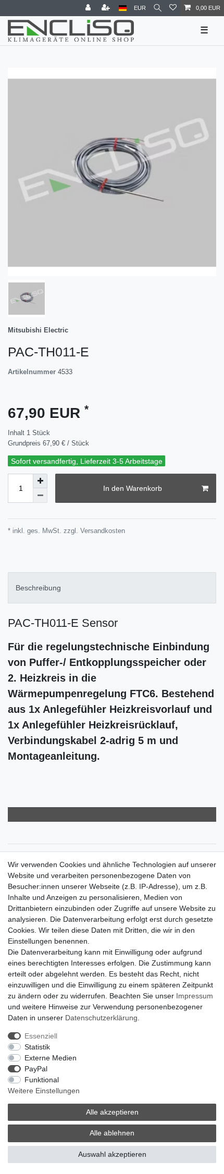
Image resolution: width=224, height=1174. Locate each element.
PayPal (35, 1069)
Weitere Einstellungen (44, 1090)
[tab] (112, 587)
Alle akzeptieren (112, 1112)
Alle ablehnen (112, 1133)
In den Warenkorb (132, 488)
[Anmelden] (89, 8)
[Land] (122, 8)
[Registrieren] (107, 8)
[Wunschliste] (173, 8)
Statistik (37, 1047)
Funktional (41, 1080)
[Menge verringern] (40, 495)
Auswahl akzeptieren (112, 1154)
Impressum (194, 996)
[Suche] (158, 8)
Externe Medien (50, 1058)
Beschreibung (38, 588)
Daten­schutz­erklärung (101, 1018)
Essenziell (40, 1036)
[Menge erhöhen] (40, 481)
